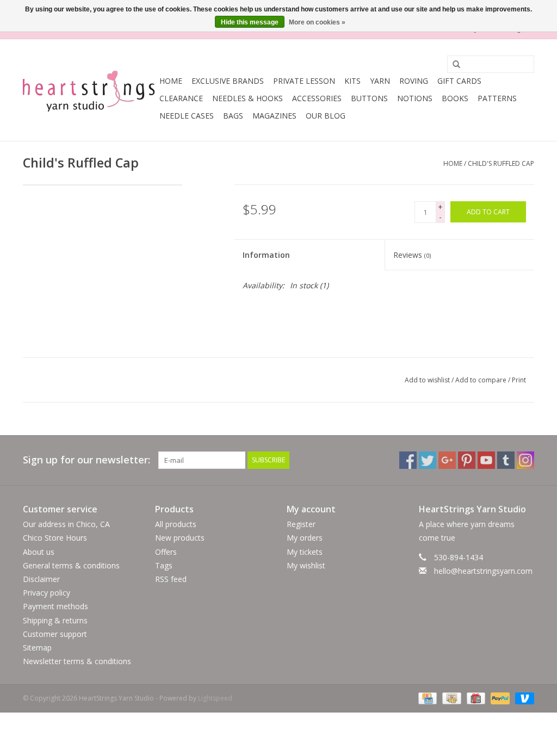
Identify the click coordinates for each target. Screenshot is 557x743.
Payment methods (55, 606)
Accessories (317, 98)
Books (455, 98)
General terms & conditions (71, 565)
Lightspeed (215, 698)
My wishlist (306, 565)
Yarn (380, 81)
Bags (233, 115)
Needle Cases (186, 115)
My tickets (305, 552)
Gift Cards (459, 81)
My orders (305, 538)
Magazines (274, 115)
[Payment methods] (426, 698)
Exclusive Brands (227, 81)
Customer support (55, 634)
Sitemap (37, 647)
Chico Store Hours (55, 538)
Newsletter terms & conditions (77, 661)
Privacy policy (46, 592)
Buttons (369, 98)
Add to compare (481, 380)
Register (301, 524)
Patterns (497, 98)
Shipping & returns (55, 620)
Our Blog (325, 115)
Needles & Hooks (247, 98)
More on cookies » (317, 22)
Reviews (412, 255)
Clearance (181, 98)
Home (170, 81)
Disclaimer (41, 579)
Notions (414, 98)
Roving (413, 81)
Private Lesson (304, 81)
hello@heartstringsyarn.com (483, 571)
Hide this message (249, 22)
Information (266, 255)
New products (180, 538)
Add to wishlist (427, 380)
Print (519, 380)
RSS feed (171, 579)
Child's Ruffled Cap (501, 163)
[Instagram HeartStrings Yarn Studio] (525, 460)
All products (175, 524)
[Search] (452, 64)
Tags (163, 565)
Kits (352, 81)
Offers (166, 552)
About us (38, 552)
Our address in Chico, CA (66, 524)
